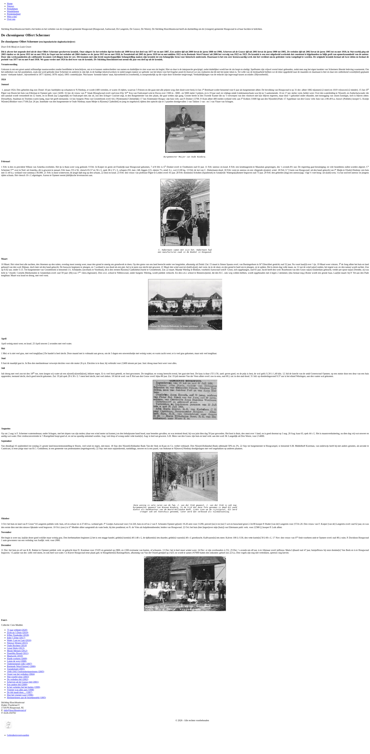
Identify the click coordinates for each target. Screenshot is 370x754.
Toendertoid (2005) (16, 669)
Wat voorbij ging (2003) (18, 677)
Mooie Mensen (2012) (17, 650)
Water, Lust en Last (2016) (19, 640)
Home (10, 3)
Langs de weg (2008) (16, 661)
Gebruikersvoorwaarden (18, 735)
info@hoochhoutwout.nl (15, 710)
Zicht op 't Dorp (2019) (17, 632)
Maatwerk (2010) (15, 656)
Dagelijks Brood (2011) (17, 653)
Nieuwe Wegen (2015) (17, 643)
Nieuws (10, 6)
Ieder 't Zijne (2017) (16, 637)
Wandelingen (13, 11)
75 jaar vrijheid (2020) (17, 630)
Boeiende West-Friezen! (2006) (21, 666)
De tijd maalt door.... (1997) (19, 692)
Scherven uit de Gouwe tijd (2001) (23, 682)
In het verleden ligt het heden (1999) (23, 687)
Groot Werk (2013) (15, 648)
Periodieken (12, 9)
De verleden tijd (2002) (17, 679)
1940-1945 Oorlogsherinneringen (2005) (25, 671)
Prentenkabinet (14, 14)
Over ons (11, 19)
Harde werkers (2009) (17, 658)
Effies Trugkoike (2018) (18, 635)
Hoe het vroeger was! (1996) (20, 695)
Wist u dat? (12, 16)
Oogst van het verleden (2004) (21, 674)
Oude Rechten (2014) (17, 645)
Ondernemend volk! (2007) (19, 663)
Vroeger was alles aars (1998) (20, 690)
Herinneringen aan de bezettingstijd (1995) (26, 697)
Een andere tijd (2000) (17, 684)
